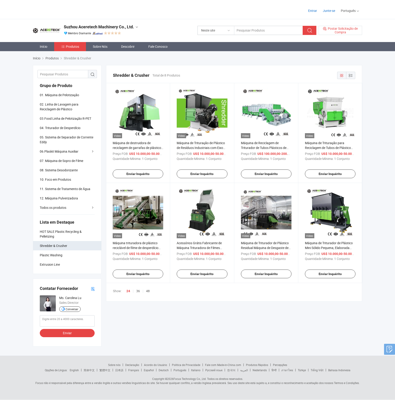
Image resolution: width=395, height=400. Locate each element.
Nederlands (260, 370)
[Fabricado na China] (62, 9)
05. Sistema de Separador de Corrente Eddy (66, 139)
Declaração (132, 365)
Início (43, 46)
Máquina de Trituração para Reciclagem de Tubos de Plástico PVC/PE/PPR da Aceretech (328, 148)
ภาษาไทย (287, 370)
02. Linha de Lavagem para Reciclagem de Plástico (59, 106)
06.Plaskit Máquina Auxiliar (59, 151)
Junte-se (329, 10)
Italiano (195, 370)
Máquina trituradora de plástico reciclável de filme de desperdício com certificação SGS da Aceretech (137, 248)
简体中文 (89, 370)
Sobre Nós (100, 46)
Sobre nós (114, 365)
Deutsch (164, 370)
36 (138, 291)
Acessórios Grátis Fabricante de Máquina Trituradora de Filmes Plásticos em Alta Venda (199, 248)
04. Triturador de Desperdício (60, 128)
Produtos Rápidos (257, 365)
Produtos (72, 46)
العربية (244, 370)
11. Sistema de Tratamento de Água (65, 189)
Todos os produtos (53, 207)
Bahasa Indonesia (339, 370)
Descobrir (128, 46)
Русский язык (213, 370)
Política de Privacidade (186, 365)
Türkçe (302, 370)
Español (149, 370)
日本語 (119, 370)
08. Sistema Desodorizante (59, 170)
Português (179, 370)
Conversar (72, 309)
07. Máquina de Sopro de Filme (61, 161)
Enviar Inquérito (137, 174)
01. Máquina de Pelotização (59, 95)
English (74, 370)
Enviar (67, 333)
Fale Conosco (158, 46)
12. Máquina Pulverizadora (59, 198)
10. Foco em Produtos (55, 179)
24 (128, 291)
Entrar (312, 10)
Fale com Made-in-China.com (223, 365)
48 (148, 291)
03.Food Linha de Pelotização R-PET (65, 118)
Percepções (280, 365)
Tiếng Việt (317, 370)
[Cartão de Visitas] (93, 289)
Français (133, 370)
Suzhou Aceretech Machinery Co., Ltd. (99, 26)
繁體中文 (104, 370)
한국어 (231, 370)
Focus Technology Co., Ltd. (189, 379)
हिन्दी (274, 370)
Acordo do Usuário (155, 365)
